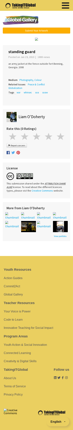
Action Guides (13, 278)
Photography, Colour (30, 80)
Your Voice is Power (17, 311)
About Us (10, 378)
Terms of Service (15, 386)
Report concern (17, 145)
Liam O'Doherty (32, 116)
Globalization (15, 88)
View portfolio (60, 236)
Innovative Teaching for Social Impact (28, 327)
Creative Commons (42, 190)
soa (37, 92)
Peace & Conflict (36, 84)
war (18, 92)
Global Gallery (20, 20)
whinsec (28, 92)
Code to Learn (13, 319)
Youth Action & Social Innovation (25, 344)
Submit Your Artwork (36, 30)
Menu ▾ (56, 20)
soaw (45, 92)
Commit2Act (12, 286)
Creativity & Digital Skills (20, 361)
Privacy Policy (13, 394)
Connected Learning (17, 353)
